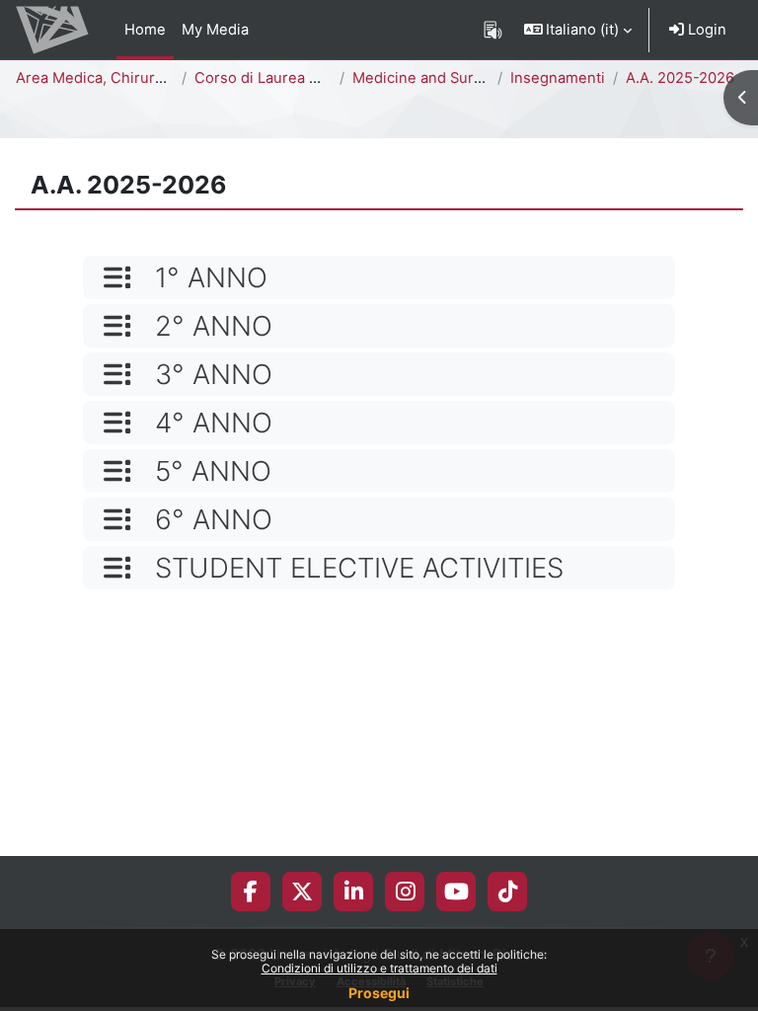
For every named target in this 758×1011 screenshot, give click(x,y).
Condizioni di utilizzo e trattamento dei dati (379, 968)
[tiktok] (507, 891)
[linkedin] (353, 891)
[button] (578, 29)
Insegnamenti (557, 78)
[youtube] (456, 891)
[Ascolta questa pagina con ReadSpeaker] (493, 29)
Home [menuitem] (145, 30)
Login (705, 30)
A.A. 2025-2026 (680, 78)
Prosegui (379, 992)
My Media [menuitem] (215, 30)
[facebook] (251, 891)
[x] (302, 891)
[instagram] (405, 891)
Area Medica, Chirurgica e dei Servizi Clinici (168, 78)
